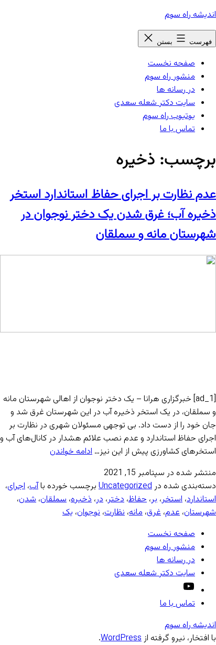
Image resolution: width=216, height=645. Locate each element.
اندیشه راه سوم (190, 15)
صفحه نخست (171, 63)
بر (154, 499)
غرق (154, 512)
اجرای (16, 486)
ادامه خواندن (71, 451)
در (99, 499)
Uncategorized (125, 486)
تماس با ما (177, 129)
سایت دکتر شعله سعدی (154, 103)
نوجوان (88, 512)
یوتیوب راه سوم (169, 116)
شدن (27, 499)
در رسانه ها (176, 89)
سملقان (53, 499)
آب (33, 486)
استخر (171, 499)
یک (67, 512)
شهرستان (200, 512)
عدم (172, 512)
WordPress (121, 638)
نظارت (114, 512)
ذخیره (81, 499)
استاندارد (201, 499)
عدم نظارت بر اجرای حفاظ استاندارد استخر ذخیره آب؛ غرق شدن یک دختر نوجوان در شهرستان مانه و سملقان (113, 214)
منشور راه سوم (170, 76)
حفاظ (137, 499)
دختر (115, 499)
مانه (136, 512)
